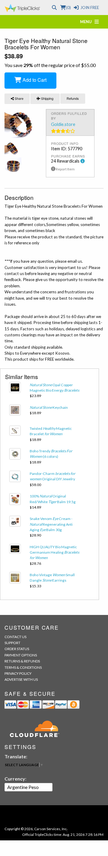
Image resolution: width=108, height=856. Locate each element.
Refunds (73, 98)
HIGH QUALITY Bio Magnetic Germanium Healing (54, 552)
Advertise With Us (21, 679)
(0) (68, 7)
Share (18, 98)
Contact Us (15, 636)
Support (12, 642)
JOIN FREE (89, 7)
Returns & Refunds (22, 661)
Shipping (46, 98)
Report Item (65, 169)
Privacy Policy (18, 673)
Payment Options (20, 655)
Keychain (49, 407)
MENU (87, 21)
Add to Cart (33, 79)
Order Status (16, 649)
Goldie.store (63, 124)
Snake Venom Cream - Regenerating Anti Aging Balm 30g (51, 524)
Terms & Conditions (23, 667)
